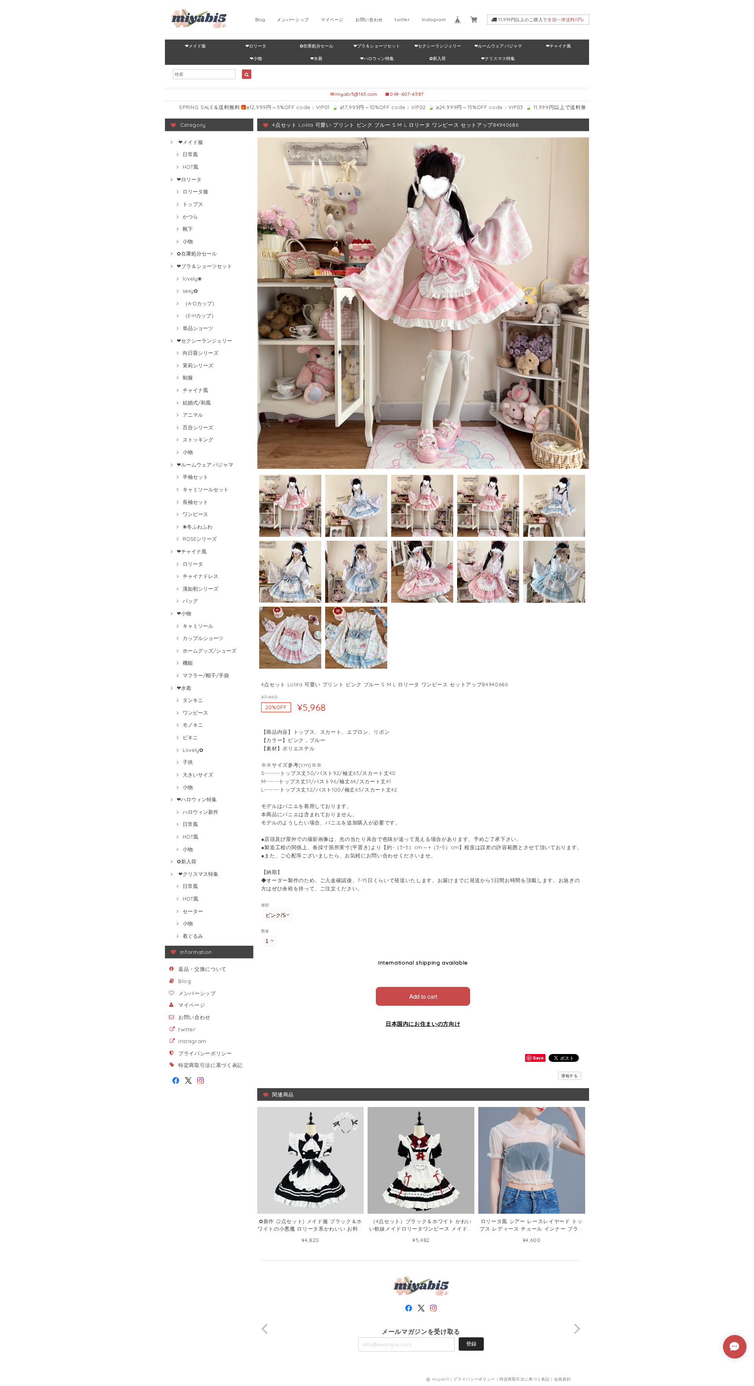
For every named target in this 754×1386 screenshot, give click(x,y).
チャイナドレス (200, 576)
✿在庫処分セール (316, 46)
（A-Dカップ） (200, 303)
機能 (188, 663)
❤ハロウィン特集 (377, 58)
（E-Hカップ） (199, 315)
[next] (576, 1328)
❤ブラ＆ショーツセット (376, 46)
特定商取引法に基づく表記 (210, 1065)
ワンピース (195, 514)
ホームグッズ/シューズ (209, 650)
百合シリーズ (198, 427)
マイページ (332, 19)
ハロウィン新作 (200, 812)
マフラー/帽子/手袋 (206, 675)
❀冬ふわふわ (197, 526)
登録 (471, 1343)
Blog (260, 19)
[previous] (266, 1328)
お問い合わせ (369, 19)
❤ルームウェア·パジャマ (498, 46)
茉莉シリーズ (198, 365)
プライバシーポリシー (205, 1053)
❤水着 (316, 58)
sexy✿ (190, 291)
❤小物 (256, 58)
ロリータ (193, 564)
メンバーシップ (293, 19)
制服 (188, 377)
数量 (265, 931)
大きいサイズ (198, 774)
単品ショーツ (198, 328)
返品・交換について (202, 969)
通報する (569, 1075)
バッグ (190, 601)
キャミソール (198, 626)
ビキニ (190, 737)
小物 (188, 241)
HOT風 (190, 167)
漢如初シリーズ (200, 588)
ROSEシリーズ (200, 539)
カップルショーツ (203, 638)
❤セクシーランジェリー (437, 46)
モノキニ (193, 725)
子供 (188, 762)
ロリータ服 (195, 191)
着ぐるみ (193, 936)
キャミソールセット (206, 489)
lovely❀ (192, 278)
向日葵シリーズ (200, 353)
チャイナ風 (195, 390)
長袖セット (195, 502)
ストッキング (198, 439)
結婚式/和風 (197, 402)
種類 (265, 905)
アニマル (193, 415)
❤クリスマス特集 (498, 58)
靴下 (188, 229)
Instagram (434, 19)
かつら (190, 216)
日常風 (190, 154)
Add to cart (423, 996)
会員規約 (562, 1379)
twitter (402, 19)
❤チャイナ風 (558, 46)
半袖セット (195, 477)
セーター (193, 911)
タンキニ (193, 700)
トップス (193, 204)
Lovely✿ (193, 750)
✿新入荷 (437, 58)
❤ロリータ (255, 46)
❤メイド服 (195, 46)
